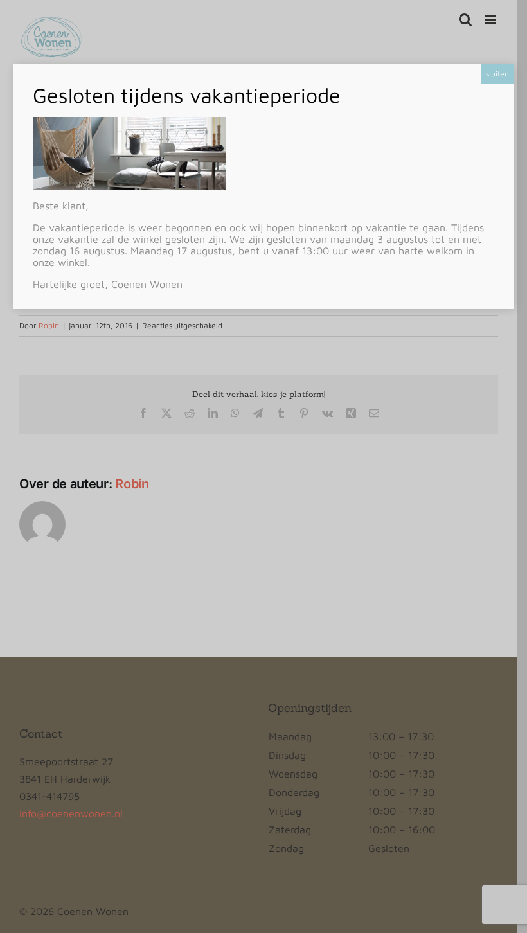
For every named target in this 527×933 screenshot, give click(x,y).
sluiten (497, 73)
